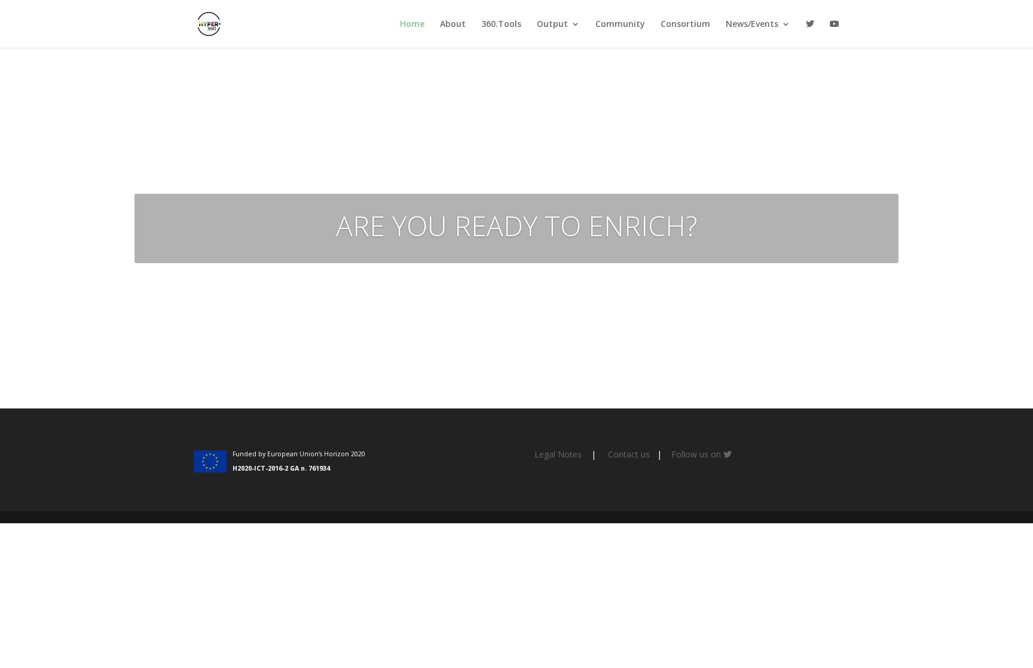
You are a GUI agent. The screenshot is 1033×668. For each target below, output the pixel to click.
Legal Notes (558, 454)
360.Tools (501, 24)
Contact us (629, 454)
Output (552, 24)
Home (412, 24)
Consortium (685, 24)
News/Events (752, 24)
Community (620, 24)
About (453, 24)
